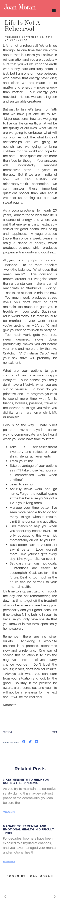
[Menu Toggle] (54, 10)
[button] (24, 742)
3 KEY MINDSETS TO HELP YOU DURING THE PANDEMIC (26, 781)
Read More (9, 812)
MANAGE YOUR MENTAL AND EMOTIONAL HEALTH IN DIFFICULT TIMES (28, 829)
